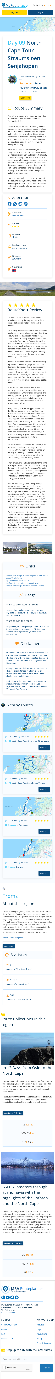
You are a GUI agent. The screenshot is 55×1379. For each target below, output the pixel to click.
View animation (18, 215)
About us (40, 1325)
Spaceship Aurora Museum (17, 580)
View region (8, 946)
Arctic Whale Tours (14, 578)
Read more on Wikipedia (13, 937)
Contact (4, 1329)
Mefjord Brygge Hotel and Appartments (22, 583)
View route (44, 747)
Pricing (39, 1338)
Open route (25, 98)
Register (14, 12)
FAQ (3, 1334)
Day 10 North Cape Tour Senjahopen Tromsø (25, 585)
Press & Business (44, 1343)
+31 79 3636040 (8, 1312)
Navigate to (38, 5)
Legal (39, 1329)
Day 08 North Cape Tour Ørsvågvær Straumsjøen (27, 575)
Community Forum (9, 1325)
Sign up (47, 1367)
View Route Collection (13, 1113)
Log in (40, 12)
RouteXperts (42, 1334)
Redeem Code (7, 1338)
